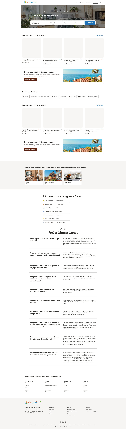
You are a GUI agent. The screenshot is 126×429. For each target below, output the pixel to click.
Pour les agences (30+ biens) (92, 411)
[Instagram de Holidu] (60, 422)
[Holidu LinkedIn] (63, 422)
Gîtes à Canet (67, 11)
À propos (51, 411)
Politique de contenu (88, 424)
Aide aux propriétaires (72, 411)
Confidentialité (80, 424)
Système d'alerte (67, 426)
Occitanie (46, 11)
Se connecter (88, 2)
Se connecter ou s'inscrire (30, 79)
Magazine (51, 413)
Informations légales (59, 426)
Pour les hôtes (89, 409)
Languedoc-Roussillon (54, 11)
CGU (74, 424)
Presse (68, 413)
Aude (61, 11)
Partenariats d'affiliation (72, 415)
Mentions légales (68, 424)
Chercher (90, 22)
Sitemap (95, 424)
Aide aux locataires (71, 409)
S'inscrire (95, 2)
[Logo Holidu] (30, 2)
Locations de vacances (35, 11)
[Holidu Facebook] (65, 422)
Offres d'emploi (52, 409)
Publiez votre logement (79, 2)
